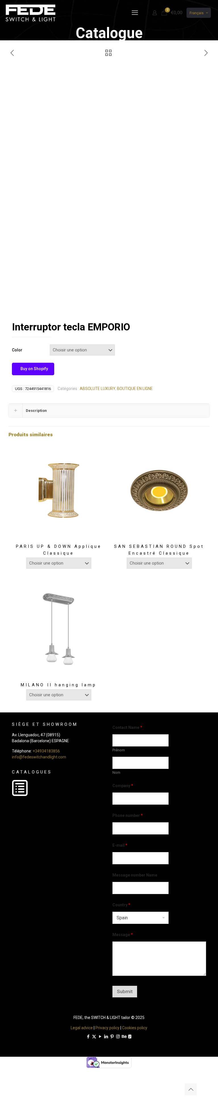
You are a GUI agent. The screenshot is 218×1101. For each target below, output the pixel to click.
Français (197, 13)
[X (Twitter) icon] (94, 1036)
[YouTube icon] (100, 1036)
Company (122, 785)
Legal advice (82, 1027)
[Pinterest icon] (112, 1036)
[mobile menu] (135, 13)
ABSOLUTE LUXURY (97, 388)
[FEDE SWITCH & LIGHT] (30, 13)
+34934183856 (46, 751)
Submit (125, 991)
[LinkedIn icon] (106, 1036)
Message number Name (134, 875)
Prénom (118, 750)
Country (121, 905)
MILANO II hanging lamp (59, 684)
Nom (116, 772)
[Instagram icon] (118, 1036)
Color (17, 350)
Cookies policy (134, 1027)
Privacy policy (107, 1027)
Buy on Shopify (34, 368)
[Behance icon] (124, 1036)
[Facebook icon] (88, 1036)
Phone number (127, 815)
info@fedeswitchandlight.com (39, 757)
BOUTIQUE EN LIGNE (135, 388)
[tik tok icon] (130, 1036)
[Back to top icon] (191, 1089)
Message (122, 934)
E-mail (119, 845)
